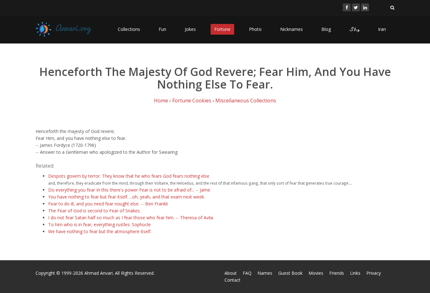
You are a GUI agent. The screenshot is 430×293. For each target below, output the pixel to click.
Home (161, 100)
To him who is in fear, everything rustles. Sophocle (99, 224)
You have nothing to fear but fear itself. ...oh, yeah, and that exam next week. (126, 197)
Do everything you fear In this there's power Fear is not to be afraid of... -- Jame (129, 190)
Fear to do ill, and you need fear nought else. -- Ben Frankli (108, 204)
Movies (315, 273)
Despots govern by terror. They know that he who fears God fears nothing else (128, 176)
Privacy (373, 273)
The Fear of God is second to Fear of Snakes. (94, 211)
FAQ (247, 273)
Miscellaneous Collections (245, 100)
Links (355, 273)
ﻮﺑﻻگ (354, 29)
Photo (255, 29)
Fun (162, 29)
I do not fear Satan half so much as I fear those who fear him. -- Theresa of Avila (130, 218)
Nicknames (291, 29)
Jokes (190, 29)
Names (264, 273)
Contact (232, 280)
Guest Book (290, 273)
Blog (326, 29)
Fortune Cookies (191, 100)
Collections (129, 29)
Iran (382, 29)
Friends (336, 273)
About (230, 273)
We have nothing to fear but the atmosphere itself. (99, 231)
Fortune (222, 29)
